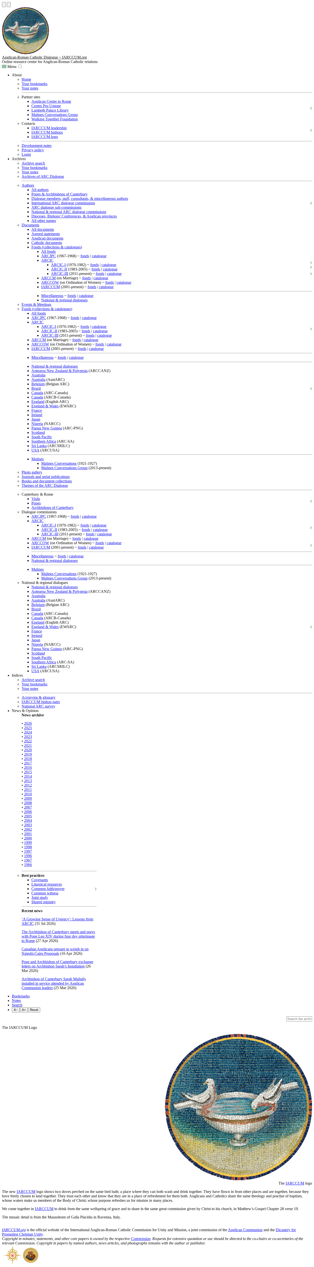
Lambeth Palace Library (50, 110)
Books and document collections (47, 481)
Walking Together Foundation (54, 119)
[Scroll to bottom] (9, 4)
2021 (28, 745)
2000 (28, 838)
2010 (28, 794)
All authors (40, 190)
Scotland (38, 432)
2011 (28, 790)
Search (17, 1005)
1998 (28, 847)
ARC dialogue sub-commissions (56, 207)
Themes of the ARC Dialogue (45, 485)
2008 (28, 803)
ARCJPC (48, 256)
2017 (28, 763)
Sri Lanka (39, 446)
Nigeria (37, 424)
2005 (28, 816)
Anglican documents (47, 238)
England (37, 402)
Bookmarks (21, 996)
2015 (28, 772)
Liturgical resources (46, 884)
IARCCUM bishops (47, 132)
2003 (28, 825)
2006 (28, 812)
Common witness (44, 893)
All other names (43, 221)
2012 (28, 785)
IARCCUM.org (14, 1230)
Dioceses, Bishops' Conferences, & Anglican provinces (74, 216)
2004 (28, 820)
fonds (84, 256)
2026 (28, 723)
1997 (28, 851)
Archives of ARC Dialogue (43, 176)
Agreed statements (45, 234)
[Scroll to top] (4, 4)
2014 (28, 776)
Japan (35, 419)
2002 (28, 829)
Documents (30, 225)
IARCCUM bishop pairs (41, 702)
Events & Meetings (36, 304)
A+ (24, 1010)
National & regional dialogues (64, 300)
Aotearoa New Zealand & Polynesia (59, 371)
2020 (28, 750)
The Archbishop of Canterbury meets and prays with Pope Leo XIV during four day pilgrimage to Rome (58, 936)
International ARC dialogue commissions (63, 203)
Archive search (33, 163)
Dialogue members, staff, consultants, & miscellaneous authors (79, 198)
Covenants (39, 880)
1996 (28, 856)
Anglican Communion (245, 1230)
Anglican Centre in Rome (51, 101)
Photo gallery (32, 472)
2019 (28, 754)
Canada (37, 393)
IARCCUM (50, 287)
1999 (28, 842)
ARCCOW (50, 282)
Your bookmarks (34, 84)
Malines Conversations (59, 463)
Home (26, 79)
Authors (28, 185)
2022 (28, 741)
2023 (28, 737)
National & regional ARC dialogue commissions (68, 212)
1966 (28, 865)
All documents (42, 229)
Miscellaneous (52, 296)
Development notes (37, 145)
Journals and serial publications (46, 477)
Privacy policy (33, 150)
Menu (11, 67)
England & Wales (45, 406)
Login (26, 154)
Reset (34, 1010)
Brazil (36, 388)
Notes (16, 1000)
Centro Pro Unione (46, 106)
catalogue (99, 256)
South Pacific (41, 437)
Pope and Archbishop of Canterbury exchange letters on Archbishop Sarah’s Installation (57, 964)
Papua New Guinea (46, 428)
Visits (35, 499)
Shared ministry (43, 902)
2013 (28, 781)
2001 (28, 834)
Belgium (38, 384)
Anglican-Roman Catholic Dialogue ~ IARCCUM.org (44, 57)
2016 (28, 767)
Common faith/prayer (48, 889)
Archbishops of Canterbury (52, 507)
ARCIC (47, 260)
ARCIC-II (59, 269)
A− (16, 1010)
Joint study (39, 897)
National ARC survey (38, 706)
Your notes (30, 88)
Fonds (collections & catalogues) (56, 247)
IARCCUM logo (44, 137)
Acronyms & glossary (38, 697)
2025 (28, 728)
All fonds (48, 251)
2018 (28, 759)
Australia (38, 375)
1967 (28, 860)
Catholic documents (46, 243)
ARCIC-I (58, 265)
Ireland (36, 415)
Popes (36, 503)
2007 (28, 807)
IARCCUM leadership (49, 128)
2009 (28, 798)
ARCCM (48, 278)
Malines (37, 459)
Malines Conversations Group (54, 115)
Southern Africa (43, 441)
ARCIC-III (59, 274)
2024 (28, 732)
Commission (140, 1239)
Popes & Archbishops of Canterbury (59, 194)
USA (35, 450)
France (36, 410)
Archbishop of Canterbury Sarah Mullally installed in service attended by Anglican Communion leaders (54, 983)
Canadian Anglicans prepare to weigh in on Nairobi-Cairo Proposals (55, 951)
